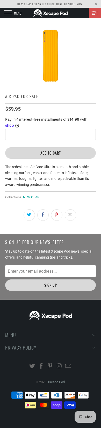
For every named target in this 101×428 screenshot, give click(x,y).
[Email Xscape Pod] (68, 366)
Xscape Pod (56, 382)
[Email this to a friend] (70, 215)
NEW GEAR (31, 197)
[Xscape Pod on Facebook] (41, 366)
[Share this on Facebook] (43, 215)
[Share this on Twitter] (29, 215)
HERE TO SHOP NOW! (70, 4)
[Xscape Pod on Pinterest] (50, 366)
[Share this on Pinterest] (56, 215)
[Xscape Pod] (50, 13)
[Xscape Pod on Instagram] (59, 366)
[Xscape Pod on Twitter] (32, 366)
